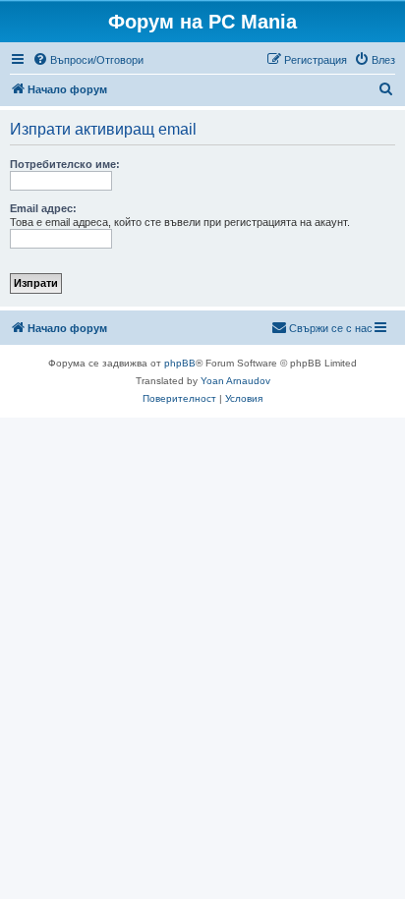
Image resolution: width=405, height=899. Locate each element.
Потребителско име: (65, 164)
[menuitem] (88, 60)
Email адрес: (43, 208)
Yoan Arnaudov (235, 380)
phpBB (180, 363)
